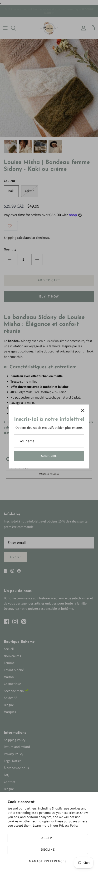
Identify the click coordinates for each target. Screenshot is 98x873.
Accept (47, 838)
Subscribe (49, 456)
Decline (48, 849)
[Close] (83, 410)
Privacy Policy (68, 825)
